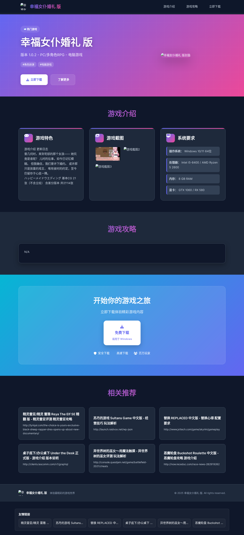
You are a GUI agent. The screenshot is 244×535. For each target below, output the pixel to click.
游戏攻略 (192, 6)
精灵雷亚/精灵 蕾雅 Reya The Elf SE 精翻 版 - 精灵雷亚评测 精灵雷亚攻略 (36, 523)
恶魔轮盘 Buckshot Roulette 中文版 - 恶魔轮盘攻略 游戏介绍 (210, 523)
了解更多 (63, 79)
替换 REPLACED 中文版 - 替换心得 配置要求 (106, 523)
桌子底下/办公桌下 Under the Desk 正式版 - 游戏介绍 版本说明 (140, 523)
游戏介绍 (169, 6)
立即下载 (215, 6)
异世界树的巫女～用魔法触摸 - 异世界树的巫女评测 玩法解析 (175, 523)
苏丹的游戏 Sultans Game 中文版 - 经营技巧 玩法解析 (71, 523)
